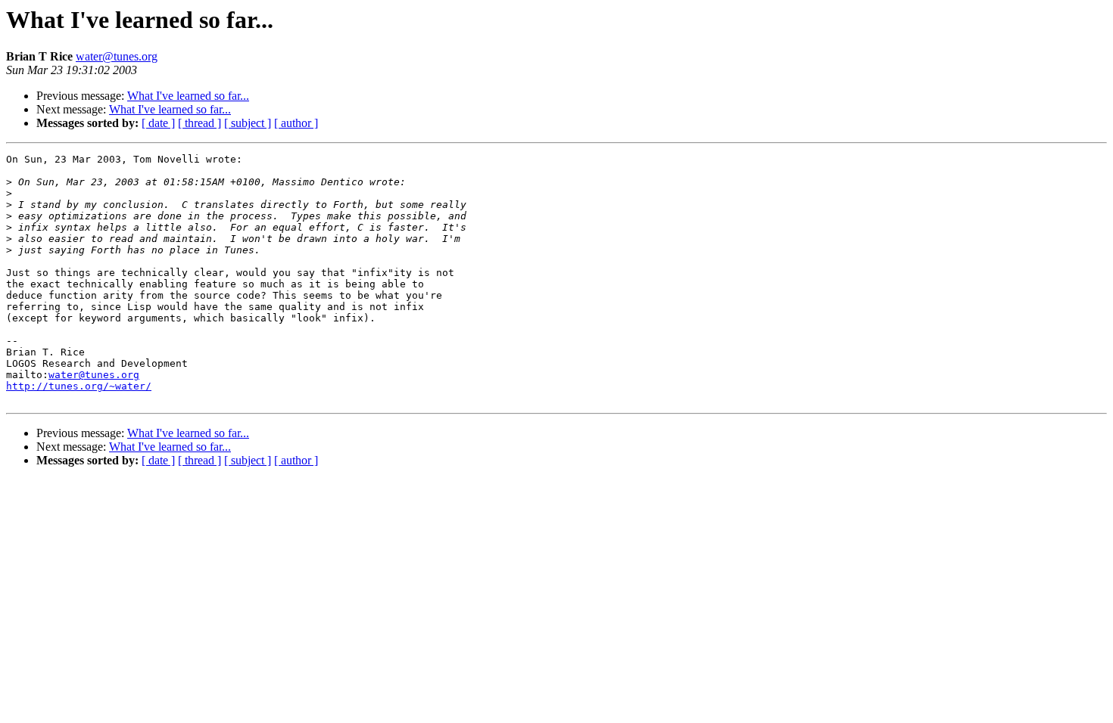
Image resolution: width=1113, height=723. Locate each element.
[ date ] (158, 122)
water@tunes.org (116, 56)
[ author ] (296, 122)
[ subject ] (247, 122)
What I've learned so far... (188, 95)
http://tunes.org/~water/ (78, 386)
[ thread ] (199, 122)
